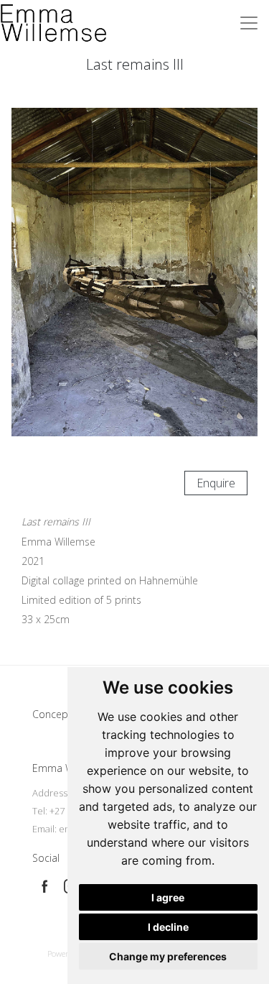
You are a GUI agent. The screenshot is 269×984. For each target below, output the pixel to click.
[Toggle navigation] (249, 23)
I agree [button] (167, 897)
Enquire (216, 483)
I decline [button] (168, 927)
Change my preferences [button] (168, 956)
